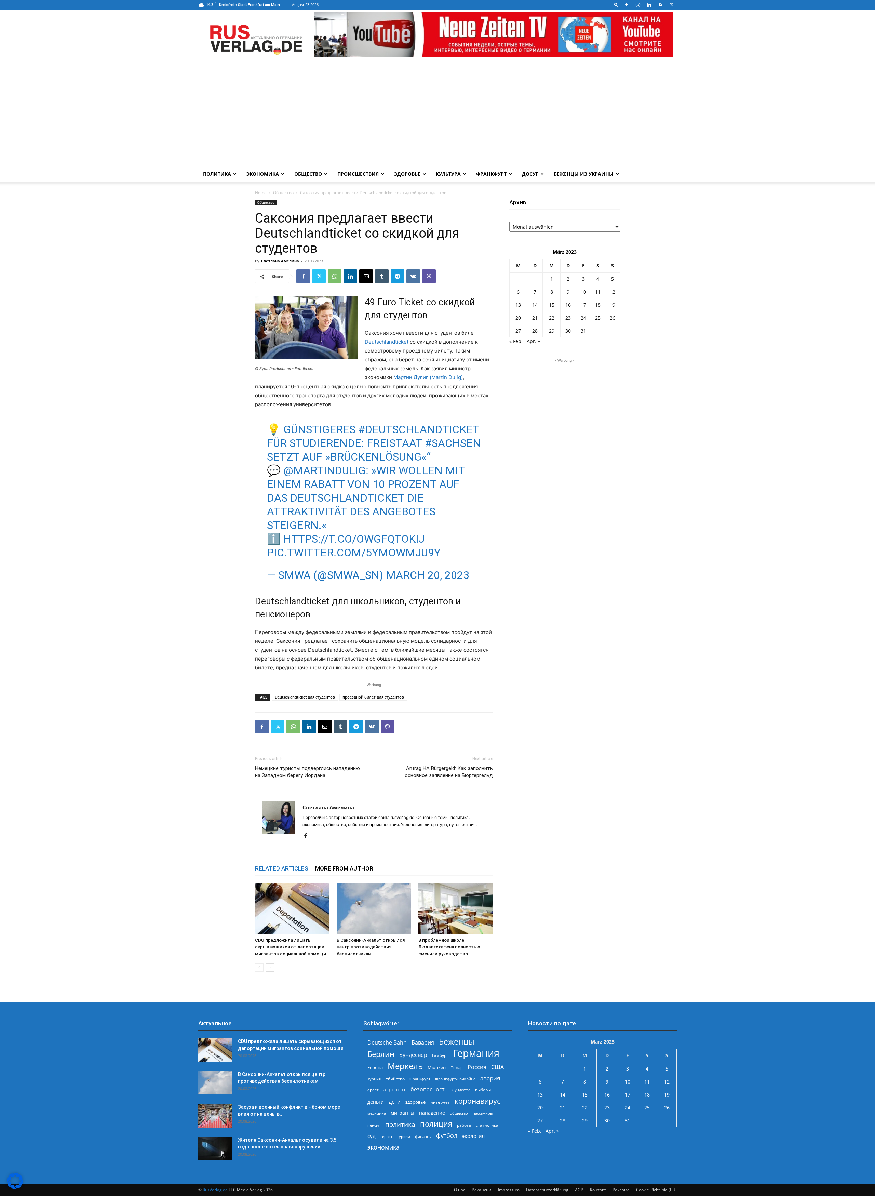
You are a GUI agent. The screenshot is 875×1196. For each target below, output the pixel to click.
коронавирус (477, 1100)
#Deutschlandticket (418, 429)
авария (490, 1078)
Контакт (598, 1190)
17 (583, 305)
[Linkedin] (649, 5)
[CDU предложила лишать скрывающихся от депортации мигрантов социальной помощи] (292, 908)
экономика (383, 1147)
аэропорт (394, 1089)
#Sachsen (453, 443)
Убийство (395, 1078)
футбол (446, 1135)
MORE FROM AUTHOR (344, 868)
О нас (459, 1190)
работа (464, 1125)
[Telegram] (397, 276)
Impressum (509, 1190)
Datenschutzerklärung (547, 1190)
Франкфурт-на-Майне (455, 1078)
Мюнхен (437, 1067)
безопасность (428, 1089)
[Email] (366, 276)
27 (518, 331)
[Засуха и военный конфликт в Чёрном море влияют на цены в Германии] (215, 1116)
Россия (477, 1067)
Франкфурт (491, 174)
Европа (375, 1068)
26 (612, 318)
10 (583, 292)
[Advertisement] (437, 114)
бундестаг (461, 1090)
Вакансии (482, 1190)
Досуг (530, 174)
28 (535, 331)
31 (583, 331)
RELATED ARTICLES (281, 868)
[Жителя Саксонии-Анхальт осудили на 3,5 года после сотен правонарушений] (215, 1148)
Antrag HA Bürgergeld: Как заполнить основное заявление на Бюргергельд (449, 772)
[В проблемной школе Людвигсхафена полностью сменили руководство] (455, 908)
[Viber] (429, 276)
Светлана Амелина (280, 260)
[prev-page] (259, 967)
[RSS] (660, 5)
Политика (217, 174)
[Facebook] (626, 5)
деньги (375, 1102)
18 (598, 305)
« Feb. (516, 341)
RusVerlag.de (215, 1190)
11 (598, 292)
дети (395, 1101)
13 (518, 305)
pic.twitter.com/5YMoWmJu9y (354, 552)
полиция (436, 1123)
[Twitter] (672, 5)
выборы (483, 1090)
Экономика (262, 174)
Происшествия (358, 174)
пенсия (373, 1125)
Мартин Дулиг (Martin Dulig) (428, 377)
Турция (374, 1078)
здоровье (415, 1102)
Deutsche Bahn (387, 1042)
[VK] (413, 276)
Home (261, 193)
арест (373, 1090)
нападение (432, 1112)
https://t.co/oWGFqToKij (354, 538)
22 (551, 318)
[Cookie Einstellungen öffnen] (15, 1187)
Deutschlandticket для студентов (305, 697)
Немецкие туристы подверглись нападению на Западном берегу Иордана (307, 772)
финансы (423, 1136)
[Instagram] (638, 5)
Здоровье (407, 174)
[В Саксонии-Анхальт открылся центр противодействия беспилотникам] (374, 908)
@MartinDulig (324, 470)
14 (535, 305)
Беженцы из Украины (584, 174)
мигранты (402, 1112)
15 (551, 305)
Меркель (405, 1065)
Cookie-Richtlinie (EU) (656, 1190)
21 (535, 318)
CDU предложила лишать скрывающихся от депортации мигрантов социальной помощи (290, 947)
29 (551, 331)
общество (459, 1113)
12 (612, 292)
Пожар (456, 1067)
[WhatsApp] (334, 276)
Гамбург (440, 1055)
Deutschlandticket (386, 341)
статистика (487, 1125)
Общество (308, 174)
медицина (376, 1113)
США (497, 1067)
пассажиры (483, 1113)
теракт (386, 1136)
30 (568, 331)
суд (371, 1135)
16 (568, 305)
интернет (440, 1102)
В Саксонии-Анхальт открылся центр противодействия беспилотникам (371, 947)
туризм (403, 1136)
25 (598, 318)
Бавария (423, 1042)
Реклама (621, 1190)
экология (473, 1135)
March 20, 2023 (427, 575)
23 (568, 318)
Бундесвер (413, 1055)
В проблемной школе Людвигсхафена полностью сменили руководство (449, 947)
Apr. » (533, 341)
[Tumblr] (382, 276)
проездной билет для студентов (373, 697)
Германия (476, 1053)
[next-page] (270, 967)
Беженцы (456, 1041)
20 (518, 318)
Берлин (380, 1054)
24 (583, 318)
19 (612, 305)
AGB (579, 1190)
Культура (448, 174)
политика (400, 1124)
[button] (616, 4)
